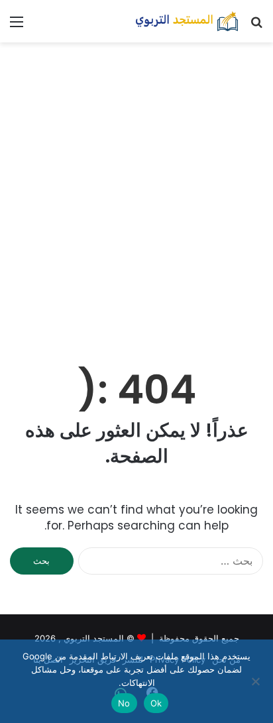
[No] (256, 681)
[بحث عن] (256, 26)
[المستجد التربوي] (187, 21)
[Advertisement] (136, 192)
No (124, 703)
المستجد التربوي (94, 638)
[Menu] (16, 26)
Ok (156, 703)
